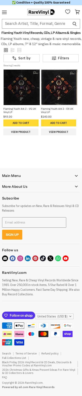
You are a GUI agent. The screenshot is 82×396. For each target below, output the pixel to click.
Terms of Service (26, 353)
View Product (20, 131)
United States (52, 316)
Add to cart (21, 122)
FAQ (4, 377)
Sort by (24, 58)
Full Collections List (14, 358)
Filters (63, 58)
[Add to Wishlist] (38, 72)
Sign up (12, 235)
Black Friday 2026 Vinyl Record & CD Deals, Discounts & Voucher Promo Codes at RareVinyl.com (36, 363)
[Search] (74, 24)
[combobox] (35, 24)
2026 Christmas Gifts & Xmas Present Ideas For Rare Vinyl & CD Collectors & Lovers (38, 371)
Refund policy (49, 353)
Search (6, 353)
